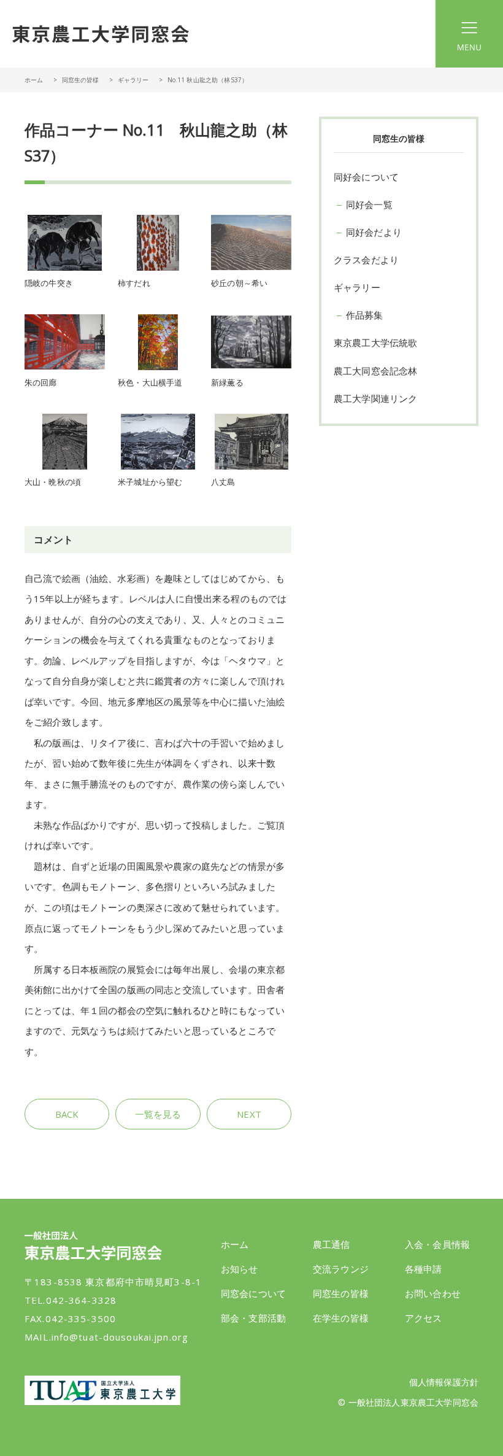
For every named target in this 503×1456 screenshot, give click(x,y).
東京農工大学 (102, 1390)
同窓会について (253, 1293)
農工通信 (331, 1244)
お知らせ (239, 1269)
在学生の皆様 (341, 1318)
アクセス (423, 1318)
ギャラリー (133, 80)
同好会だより (374, 232)
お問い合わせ (433, 1293)
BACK (67, 1114)
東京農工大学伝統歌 (375, 342)
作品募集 (364, 315)
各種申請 (423, 1269)
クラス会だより (366, 260)
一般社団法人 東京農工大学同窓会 (100, 34)
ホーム (34, 80)
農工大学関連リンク (375, 398)
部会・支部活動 (253, 1318)
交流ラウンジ (341, 1269)
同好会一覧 (369, 204)
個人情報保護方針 (443, 1382)
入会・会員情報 (437, 1244)
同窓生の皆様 (341, 1293)
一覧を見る (158, 1114)
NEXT (249, 1114)
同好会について (366, 177)
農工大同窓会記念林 (375, 371)
